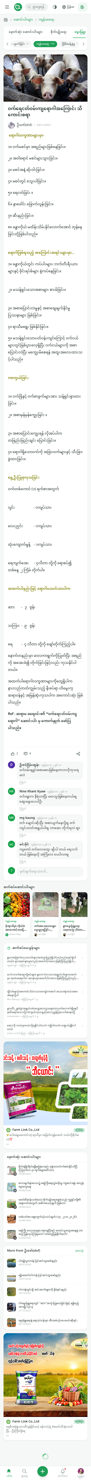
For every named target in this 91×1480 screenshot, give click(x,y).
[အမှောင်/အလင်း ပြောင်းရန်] (54, 7)
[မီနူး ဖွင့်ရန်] (7, 7)
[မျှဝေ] (78, 754)
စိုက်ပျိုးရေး (59, 32)
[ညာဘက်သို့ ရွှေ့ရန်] (81, 44)
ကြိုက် (22, 782)
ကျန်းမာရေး (47, 20)
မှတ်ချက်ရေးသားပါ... (34, 871)
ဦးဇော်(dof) (24, 125)
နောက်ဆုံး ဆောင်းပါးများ (26, 32)
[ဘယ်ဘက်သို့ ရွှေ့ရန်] (10, 44)
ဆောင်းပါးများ (23, 20)
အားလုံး (79, 1251)
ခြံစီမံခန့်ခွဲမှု (70, 44)
